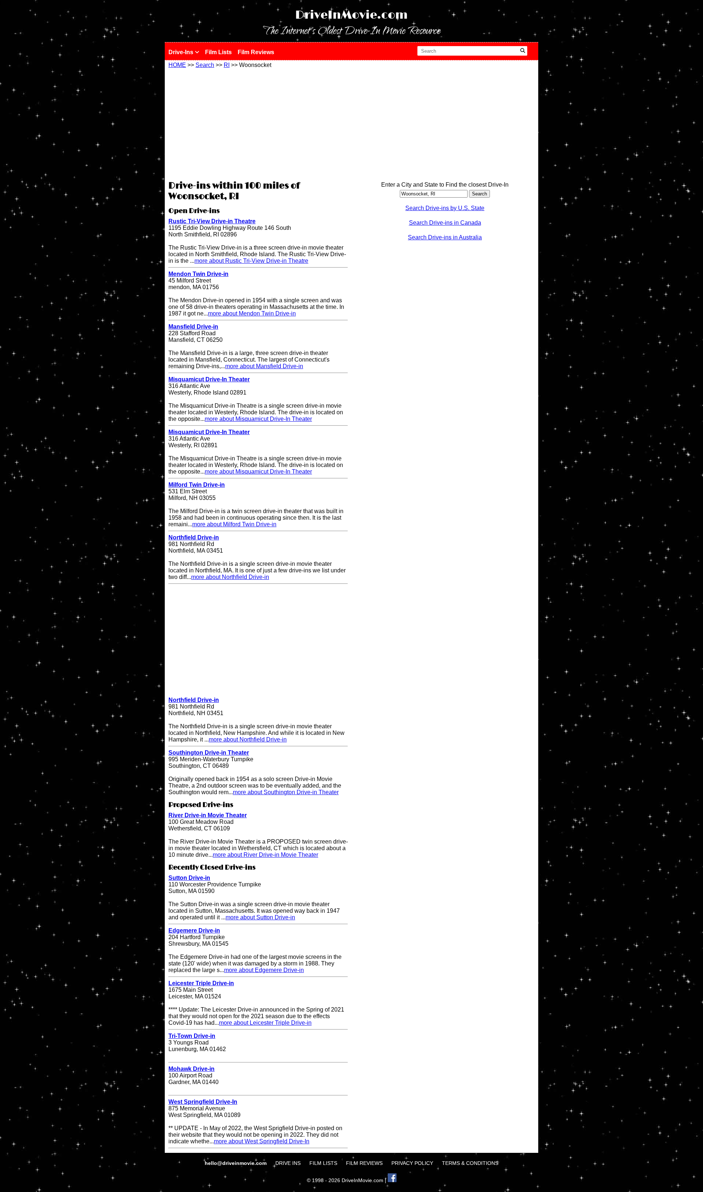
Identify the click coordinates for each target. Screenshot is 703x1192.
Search (205, 65)
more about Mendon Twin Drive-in (252, 313)
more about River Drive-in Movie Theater (265, 855)
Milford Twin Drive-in (196, 485)
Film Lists (218, 52)
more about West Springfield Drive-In (261, 1141)
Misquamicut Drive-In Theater (209, 379)
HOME (177, 65)
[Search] (522, 51)
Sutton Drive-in (189, 878)
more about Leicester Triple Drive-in (265, 1023)
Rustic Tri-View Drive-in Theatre (212, 221)
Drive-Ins (181, 52)
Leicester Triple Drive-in (201, 983)
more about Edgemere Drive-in (264, 970)
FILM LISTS (323, 1163)
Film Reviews (256, 52)
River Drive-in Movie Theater (207, 815)
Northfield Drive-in (193, 537)
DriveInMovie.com (351, 15)
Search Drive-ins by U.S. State (444, 208)
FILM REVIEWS (364, 1163)
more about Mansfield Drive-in (264, 366)
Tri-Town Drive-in (191, 1036)
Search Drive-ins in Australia (445, 237)
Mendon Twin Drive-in (198, 274)
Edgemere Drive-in (194, 930)
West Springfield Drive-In (202, 1102)
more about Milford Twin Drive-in (234, 524)
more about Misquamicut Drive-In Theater (258, 419)
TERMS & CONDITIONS (470, 1163)
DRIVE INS (288, 1163)
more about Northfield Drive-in (230, 577)
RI (227, 65)
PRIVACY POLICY (412, 1163)
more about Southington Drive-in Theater (286, 792)
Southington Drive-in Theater (208, 753)
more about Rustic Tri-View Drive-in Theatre (251, 261)
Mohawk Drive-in (191, 1069)
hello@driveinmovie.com (236, 1163)
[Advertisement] (258, 123)
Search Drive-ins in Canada (445, 223)
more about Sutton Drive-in (260, 917)
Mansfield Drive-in (193, 327)
